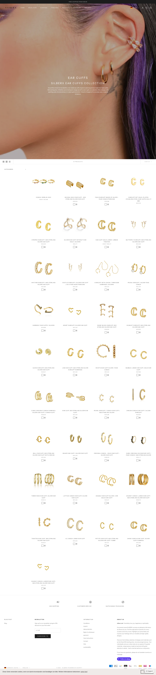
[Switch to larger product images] (3, 161)
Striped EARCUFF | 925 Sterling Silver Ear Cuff (44, 240)
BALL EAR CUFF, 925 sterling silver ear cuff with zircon (44, 454)
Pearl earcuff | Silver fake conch (138, 283)
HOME (23, 7)
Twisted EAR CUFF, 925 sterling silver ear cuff (44, 539)
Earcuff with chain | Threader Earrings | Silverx (107, 283)
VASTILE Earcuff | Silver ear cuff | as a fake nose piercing (75, 283)
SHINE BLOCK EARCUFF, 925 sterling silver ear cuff (107, 326)
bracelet (77, 7)
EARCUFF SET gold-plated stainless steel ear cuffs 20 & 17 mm (138, 199)
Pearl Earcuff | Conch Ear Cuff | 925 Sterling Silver (107, 411)
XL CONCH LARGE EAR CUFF (75, 538)
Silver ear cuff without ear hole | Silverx (75, 240)
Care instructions (88, 638)
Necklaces (32, 7)
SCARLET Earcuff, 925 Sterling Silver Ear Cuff (138, 326)
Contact (85, 641)
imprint (85, 626)
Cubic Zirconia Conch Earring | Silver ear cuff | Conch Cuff (43, 411)
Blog (5, 623)
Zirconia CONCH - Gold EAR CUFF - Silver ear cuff (107, 454)
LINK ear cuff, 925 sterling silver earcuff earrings (75, 368)
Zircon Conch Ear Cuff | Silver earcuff (138, 411)
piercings (54, 7)
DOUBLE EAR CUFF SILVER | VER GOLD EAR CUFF (107, 496)
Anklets (87, 7)
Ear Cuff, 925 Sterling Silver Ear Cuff (75, 411)
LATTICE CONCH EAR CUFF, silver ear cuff (75, 496)
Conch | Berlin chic (43, 197)
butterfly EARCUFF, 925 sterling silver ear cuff (138, 240)
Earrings (43, 7)
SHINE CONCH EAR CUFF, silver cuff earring (138, 539)
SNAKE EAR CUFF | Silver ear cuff (75, 453)
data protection (87, 629)
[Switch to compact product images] (9, 161)
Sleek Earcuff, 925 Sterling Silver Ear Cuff (43, 368)
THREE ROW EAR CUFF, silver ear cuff (44, 496)
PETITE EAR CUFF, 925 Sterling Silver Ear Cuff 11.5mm (107, 539)
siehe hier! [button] (84, 671)
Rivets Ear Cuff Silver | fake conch (107, 368)
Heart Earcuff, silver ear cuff (75, 325)
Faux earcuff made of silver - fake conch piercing (107, 198)
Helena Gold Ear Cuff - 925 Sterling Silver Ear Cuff (75, 198)
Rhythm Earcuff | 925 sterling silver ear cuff (44, 283)
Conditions (86, 623)
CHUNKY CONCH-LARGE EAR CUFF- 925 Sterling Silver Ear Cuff (138, 496)
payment (85, 635)
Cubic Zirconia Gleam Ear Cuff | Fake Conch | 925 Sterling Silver (138, 454)
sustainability (87, 647)
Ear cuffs (66, 7)
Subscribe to (42, 636)
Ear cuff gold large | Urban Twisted (107, 240)
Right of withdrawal (88, 632)
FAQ (84, 644)
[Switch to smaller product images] (6, 161)
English (25, 667)
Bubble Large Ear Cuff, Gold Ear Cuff (138, 368)
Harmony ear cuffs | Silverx (44, 325)
